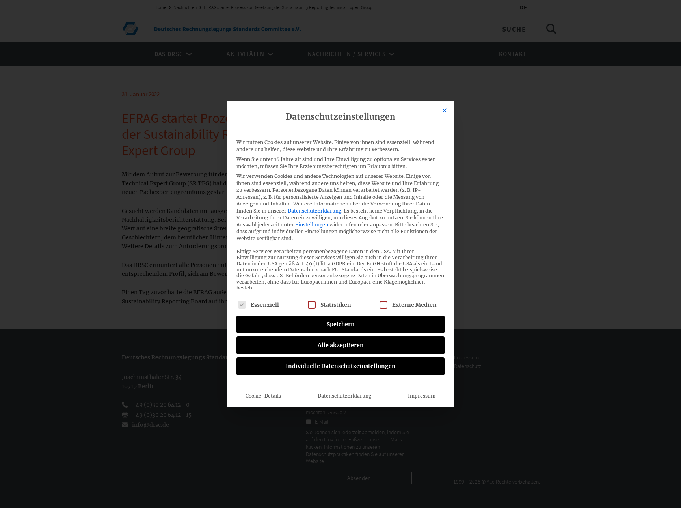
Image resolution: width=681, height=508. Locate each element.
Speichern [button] (341, 324)
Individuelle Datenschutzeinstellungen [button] (341, 366)
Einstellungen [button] (311, 225)
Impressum (421, 396)
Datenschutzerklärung (314, 211)
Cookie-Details (263, 396)
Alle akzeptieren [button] (341, 345)
